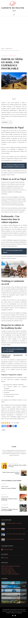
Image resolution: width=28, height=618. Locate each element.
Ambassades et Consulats (7, 568)
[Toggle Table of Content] (9, 122)
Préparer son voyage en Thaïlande (8, 488)
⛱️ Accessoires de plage (7, 549)
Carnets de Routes (13, 609)
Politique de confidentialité (16, 612)
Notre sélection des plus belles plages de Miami (15, 533)
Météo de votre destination (7, 566)
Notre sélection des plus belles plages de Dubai (15, 528)
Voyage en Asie (12, 55)
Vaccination (17, 566)
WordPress (8, 612)
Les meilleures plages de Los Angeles (13, 523)
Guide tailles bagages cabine (8, 570)
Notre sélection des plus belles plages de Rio (15, 539)
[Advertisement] (14, 31)
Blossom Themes (17, 611)
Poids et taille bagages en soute (8, 572)
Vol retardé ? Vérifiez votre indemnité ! (10, 573)
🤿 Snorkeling (4, 557)
